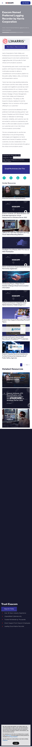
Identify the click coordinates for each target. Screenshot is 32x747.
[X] (11, 178)
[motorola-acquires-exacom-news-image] (16, 186)
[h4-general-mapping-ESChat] (16, 325)
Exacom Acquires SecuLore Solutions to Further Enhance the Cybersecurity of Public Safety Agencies (15, 356)
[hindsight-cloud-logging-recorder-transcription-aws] (16, 237)
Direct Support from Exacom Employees (17, 623)
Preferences (5, 740)
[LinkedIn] (18, 178)
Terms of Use (8, 735)
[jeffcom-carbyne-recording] (16, 220)
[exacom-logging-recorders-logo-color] (10, 3)
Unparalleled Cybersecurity (13, 616)
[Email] (25, 178)
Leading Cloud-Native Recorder (14, 626)
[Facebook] (4, 178)
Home (3, 27)
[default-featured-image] (16, 201)
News (11, 157)
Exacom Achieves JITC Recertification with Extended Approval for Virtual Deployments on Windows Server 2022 (15, 215)
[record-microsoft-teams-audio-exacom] (16, 308)
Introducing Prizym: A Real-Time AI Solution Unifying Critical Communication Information (15, 285)
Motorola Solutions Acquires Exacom (13, 198)
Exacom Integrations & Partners (15, 160)
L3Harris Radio (7, 161)
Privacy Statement (14, 736)
